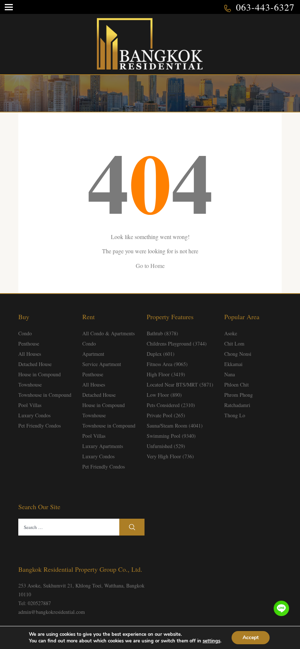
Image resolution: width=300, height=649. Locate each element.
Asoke (230, 333)
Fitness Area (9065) (167, 364)
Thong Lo (234, 415)
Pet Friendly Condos (39, 425)
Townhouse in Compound (44, 394)
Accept (251, 637)
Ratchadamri (237, 405)
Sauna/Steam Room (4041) (175, 425)
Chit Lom (234, 343)
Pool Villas (29, 405)
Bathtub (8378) (162, 333)
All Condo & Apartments (108, 333)
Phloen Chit (236, 384)
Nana (229, 374)
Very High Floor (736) (170, 456)
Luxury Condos (34, 415)
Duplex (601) (161, 353)
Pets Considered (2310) (171, 405)
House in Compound (39, 374)
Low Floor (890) (164, 394)
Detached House (35, 364)
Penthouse (28, 343)
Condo (25, 333)
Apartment (93, 353)
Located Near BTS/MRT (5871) (180, 384)
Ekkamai (233, 364)
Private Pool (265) (166, 415)
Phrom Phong (238, 394)
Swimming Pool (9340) (171, 435)
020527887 (39, 603)
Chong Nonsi (237, 353)
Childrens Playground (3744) (177, 343)
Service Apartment (101, 364)
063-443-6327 (265, 7)
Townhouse (30, 384)
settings (211, 641)
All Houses (29, 353)
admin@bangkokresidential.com (51, 611)
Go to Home (150, 265)
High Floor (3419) (166, 374)
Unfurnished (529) (166, 446)
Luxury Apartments (102, 446)
